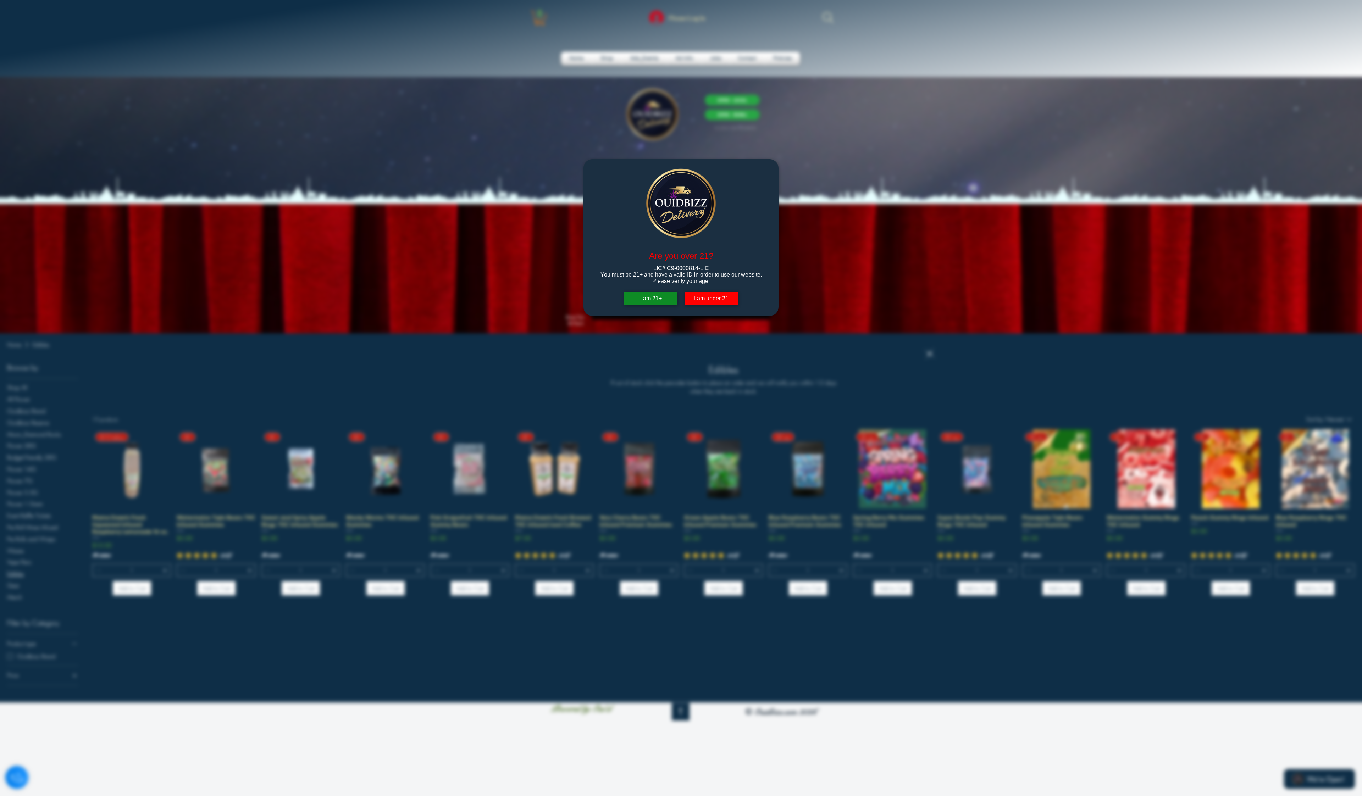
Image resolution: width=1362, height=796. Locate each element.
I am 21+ (651, 298)
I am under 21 (711, 298)
